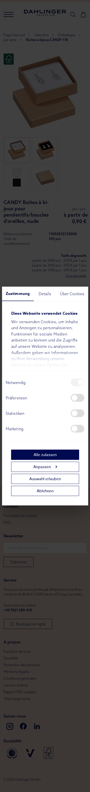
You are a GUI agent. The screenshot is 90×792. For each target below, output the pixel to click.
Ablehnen (45, 491)
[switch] (77, 398)
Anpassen (42, 467)
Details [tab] (45, 293)
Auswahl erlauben (45, 479)
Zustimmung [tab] (18, 294)
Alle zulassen (45, 454)
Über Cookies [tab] (72, 293)
